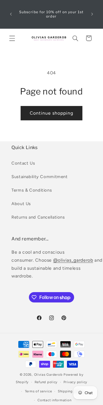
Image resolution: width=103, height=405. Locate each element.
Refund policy (46, 382)
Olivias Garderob (48, 375)
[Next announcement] (92, 14)
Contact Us (23, 163)
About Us (21, 203)
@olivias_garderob (73, 260)
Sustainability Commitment (39, 176)
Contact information (54, 400)
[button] (12, 38)
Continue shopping (52, 113)
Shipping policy (71, 391)
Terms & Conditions (31, 190)
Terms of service (38, 391)
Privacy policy (75, 382)
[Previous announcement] (11, 14)
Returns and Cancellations (38, 217)
